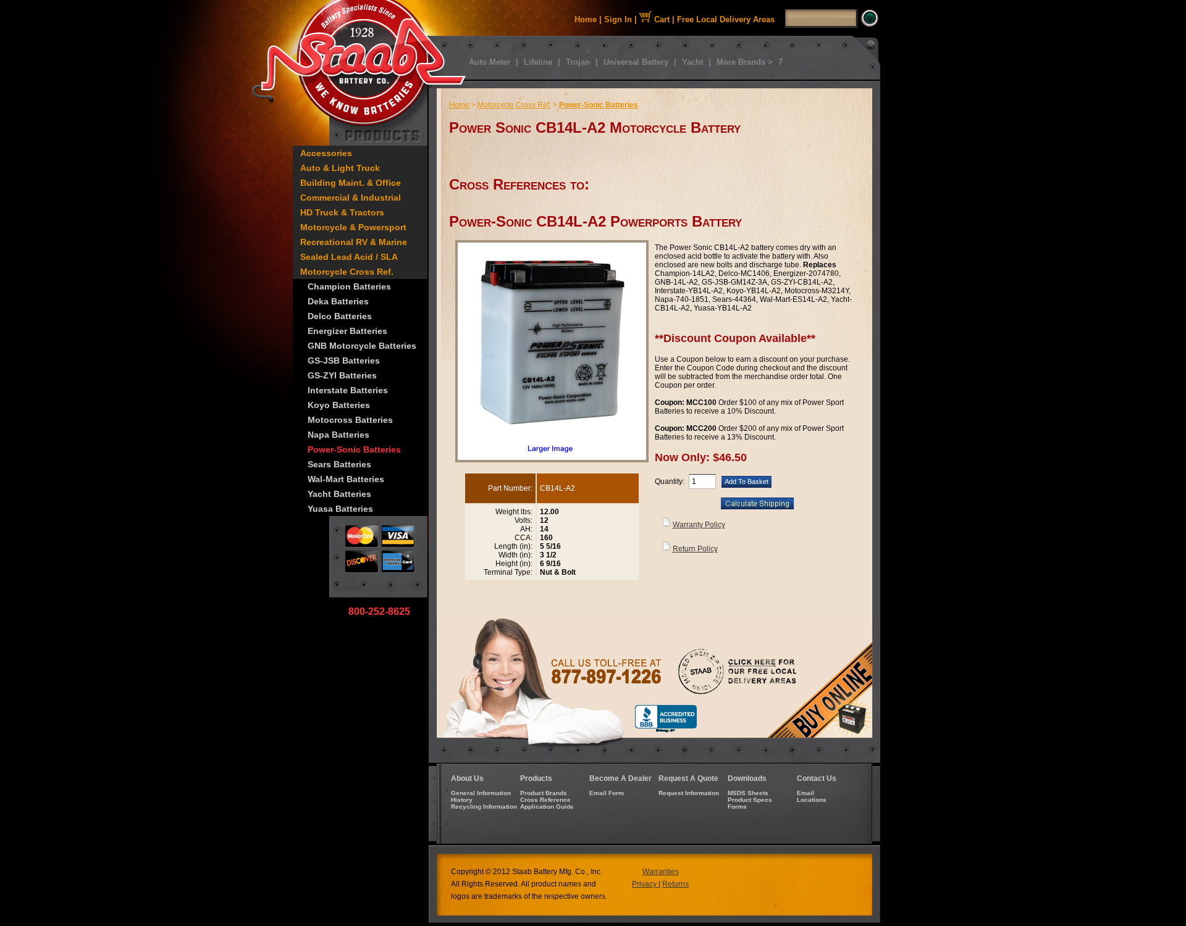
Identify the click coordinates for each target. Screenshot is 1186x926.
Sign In (618, 19)
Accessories (326, 153)
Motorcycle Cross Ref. (346, 272)
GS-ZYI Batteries (342, 375)
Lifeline (538, 62)
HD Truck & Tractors (342, 212)
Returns (675, 884)
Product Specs (750, 799)
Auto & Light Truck (340, 168)
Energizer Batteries (347, 331)
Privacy (645, 884)
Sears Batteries (339, 464)
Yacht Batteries (339, 494)
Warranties (660, 871)
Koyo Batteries (339, 405)
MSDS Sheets (748, 793)
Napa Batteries (338, 435)
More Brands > (745, 62)
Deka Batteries (338, 301)
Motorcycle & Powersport (353, 227)
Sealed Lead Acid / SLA (349, 257)
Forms (737, 806)
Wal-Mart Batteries (346, 479)
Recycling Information (484, 806)
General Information (481, 793)
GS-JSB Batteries (344, 360)
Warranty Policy (699, 524)
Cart (661, 19)
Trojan (578, 62)
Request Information (688, 793)
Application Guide (547, 806)
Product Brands (543, 793)
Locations (811, 799)
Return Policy (695, 548)
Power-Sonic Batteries (354, 449)
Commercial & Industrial (350, 197)
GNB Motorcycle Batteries (362, 346)
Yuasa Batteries (340, 509)
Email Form (606, 793)
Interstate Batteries (348, 390)
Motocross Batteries (350, 420)
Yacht (692, 62)
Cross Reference (545, 799)
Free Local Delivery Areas (726, 19)
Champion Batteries (349, 286)
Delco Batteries (340, 316)
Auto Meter (489, 62)
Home (585, 19)
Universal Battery (636, 62)
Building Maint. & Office (350, 183)
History (462, 799)
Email (805, 793)
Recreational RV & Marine (353, 242)
